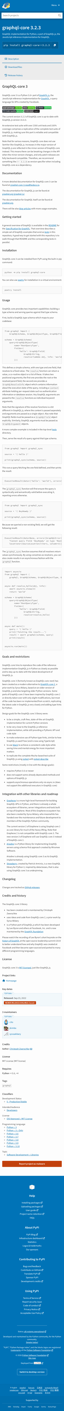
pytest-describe (41, 759)
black (15, 745)
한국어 (47, 1393)
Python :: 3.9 (12, 1143)
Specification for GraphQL (18, 228)
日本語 (39, 1388)
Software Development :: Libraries (23, 1154)
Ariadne (10, 844)
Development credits (31, 1281)
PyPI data (8, 993)
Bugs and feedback (32, 1266)
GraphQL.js (44, 95)
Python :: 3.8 (12, 1140)
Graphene (11, 800)
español (23, 1388)
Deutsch (33, 1390)
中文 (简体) (43, 1390)
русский (21, 1393)
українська (14, 1390)
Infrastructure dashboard (30, 1238)
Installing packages (31, 1202)
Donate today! (32, 1342)
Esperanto (38, 1393)
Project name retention (31, 1214)
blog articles (25, 208)
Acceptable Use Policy (30, 1313)
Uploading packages (30, 1206)
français (31, 1388)
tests (47, 232)
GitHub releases (32, 887)
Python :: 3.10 (13, 1146)
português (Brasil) (51, 1388)
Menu (54, 5)
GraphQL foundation (33, 931)
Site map (32, 1358)
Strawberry (12, 863)
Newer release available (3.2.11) (20, 1002)
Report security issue (32, 1301)
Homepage (11, 980)
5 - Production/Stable (17, 1101)
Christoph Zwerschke (19, 1048)
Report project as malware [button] (32, 1163)
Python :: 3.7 (12, 1136)
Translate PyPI (31, 1273)
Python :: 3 (12, 1127)
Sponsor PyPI (32, 1277)
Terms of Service (31, 1298)
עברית (30, 1393)
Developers (12, 1110)
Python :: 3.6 (12, 1133)
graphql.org (7, 203)
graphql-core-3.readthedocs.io (24, 185)
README (52, 225)
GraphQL (45, 98)
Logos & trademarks (32, 1245)
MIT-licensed (25, 967)
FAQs (32, 1217)
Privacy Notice (31, 1309)
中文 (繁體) (54, 1390)
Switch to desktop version (32, 1372)
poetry (21, 280)
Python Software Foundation (39, 1350)
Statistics (32, 1242)
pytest (26, 759)
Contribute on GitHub (31, 1270)
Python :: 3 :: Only (15, 1130)
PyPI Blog (30, 1234)
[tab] (32, 59)
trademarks (16, 1350)
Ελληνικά (24, 1390)
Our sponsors (32, 1249)
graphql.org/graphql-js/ (13, 194)
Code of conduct (30, 1305)
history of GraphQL (10, 940)
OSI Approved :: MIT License (19, 1118)
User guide (31, 1210)
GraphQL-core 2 (47, 684)
